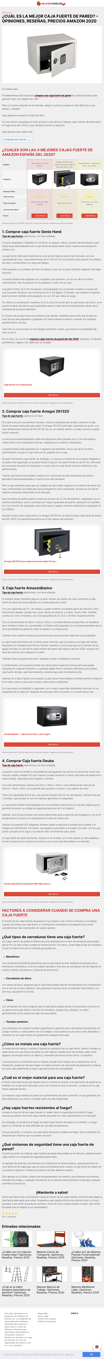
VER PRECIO (41, 216)
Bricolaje (7, 12)
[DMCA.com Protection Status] (85, 1326)
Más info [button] (70, 1354)
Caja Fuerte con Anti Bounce (18, 384)
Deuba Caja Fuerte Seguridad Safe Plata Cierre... (28, 883)
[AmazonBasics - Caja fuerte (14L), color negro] (52, 716)
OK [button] (91, 1354)
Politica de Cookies (47, 1319)
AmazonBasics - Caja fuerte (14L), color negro (27, 734)
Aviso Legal (43, 1316)
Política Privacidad (47, 1321)
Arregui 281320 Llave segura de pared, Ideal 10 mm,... (31, 561)
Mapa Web (43, 1313)
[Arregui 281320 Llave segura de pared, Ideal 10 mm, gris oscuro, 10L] (52, 543)
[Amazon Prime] (39, 192)
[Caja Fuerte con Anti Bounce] (52, 366)
